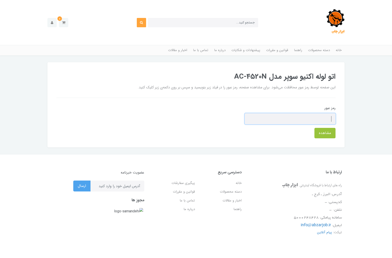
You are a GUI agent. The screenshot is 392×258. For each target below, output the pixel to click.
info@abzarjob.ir (316, 225)
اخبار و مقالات (177, 50)
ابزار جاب (338, 31)
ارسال (82, 186)
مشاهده (325, 133)
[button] (63, 22)
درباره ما (219, 50)
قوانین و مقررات (277, 50)
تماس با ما (200, 50)
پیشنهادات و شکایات (245, 50)
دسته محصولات (319, 50)
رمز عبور (330, 108)
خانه (339, 50)
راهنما (298, 50)
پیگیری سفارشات (183, 183)
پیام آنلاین (324, 232)
